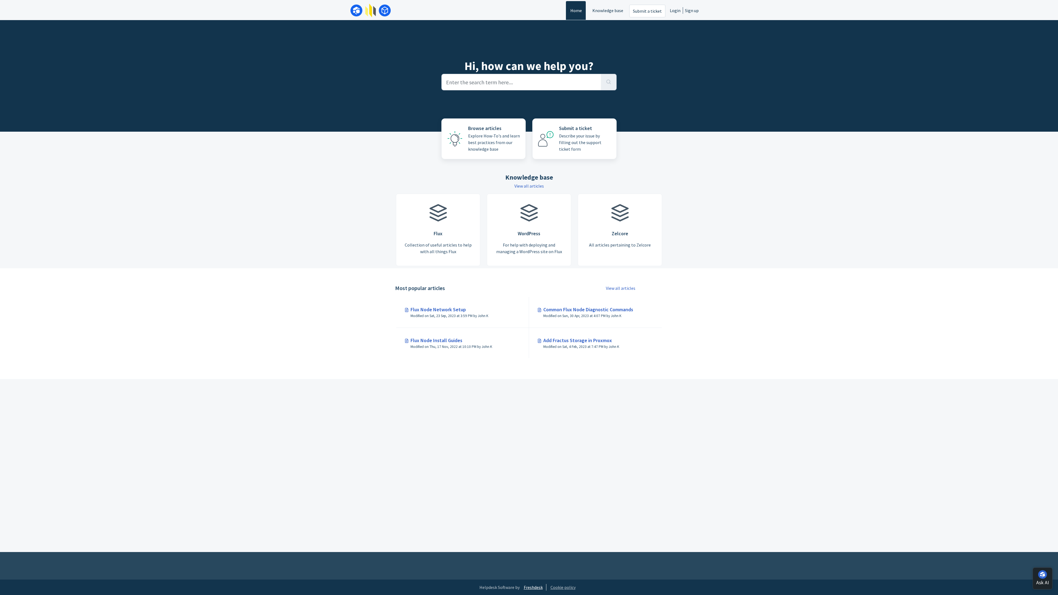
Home (576, 10)
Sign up (692, 10)
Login (675, 10)
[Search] (609, 82)
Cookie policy (563, 587)
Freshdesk (533, 587)
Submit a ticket (647, 11)
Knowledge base (607, 10)
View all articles (529, 186)
